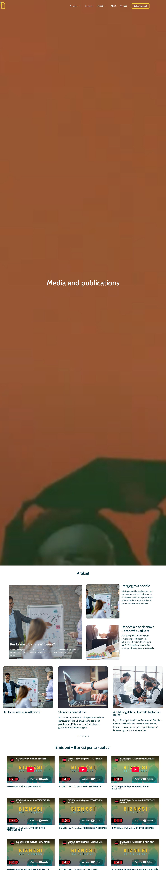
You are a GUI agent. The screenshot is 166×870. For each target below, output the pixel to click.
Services (73, 6)
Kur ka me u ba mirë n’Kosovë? (32, 644)
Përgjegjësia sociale (136, 586)
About (113, 6)
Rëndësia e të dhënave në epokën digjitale (138, 628)
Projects (100, 6)
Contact (123, 6)
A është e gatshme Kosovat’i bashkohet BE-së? (137, 713)
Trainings (88, 6)
